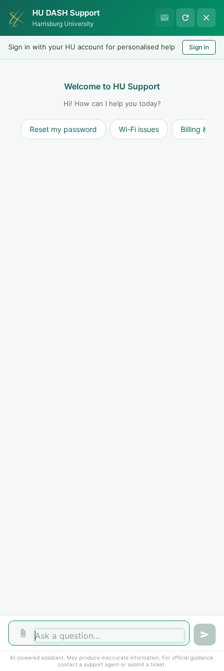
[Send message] (205, 635)
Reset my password (63, 129)
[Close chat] (206, 17)
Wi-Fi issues (139, 129)
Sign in (199, 47)
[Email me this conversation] (164, 17)
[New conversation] (185, 17)
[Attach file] (23, 633)
